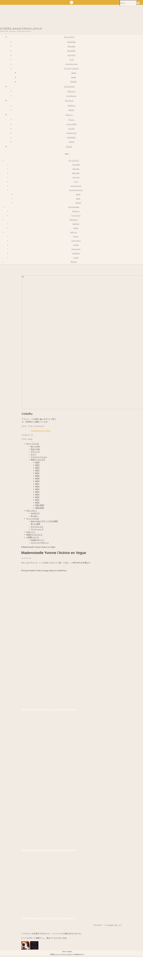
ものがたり (71, 105)
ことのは (71, 142)
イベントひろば (69, 86)
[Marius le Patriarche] (34, 949)
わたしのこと (69, 101)
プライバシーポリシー (40, 543)
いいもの (71, 129)
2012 (37, 497)
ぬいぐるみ (71, 51)
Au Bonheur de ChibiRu (40, 431)
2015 (37, 489)
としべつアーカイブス (71, 68)
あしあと (71, 110)
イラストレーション (71, 64)
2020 (37, 476)
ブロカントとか (71, 133)
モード (71, 59)
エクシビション (37, 527)
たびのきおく (71, 137)
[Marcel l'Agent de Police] (25, 949)
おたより (69, 147)
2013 (37, 494)
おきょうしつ (71, 91)
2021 (37, 473)
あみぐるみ (71, 46)
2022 (37, 470)
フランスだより (71, 124)
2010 (37, 502)
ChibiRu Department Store (21, 28)
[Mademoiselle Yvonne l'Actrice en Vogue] (66, 705)
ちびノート (69, 115)
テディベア (72, 55)
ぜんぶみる (71, 42)
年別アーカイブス (38, 460)
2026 (73, 73)
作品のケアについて (34, 535)
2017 (37, 484)
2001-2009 (39, 505)
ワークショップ (71, 96)
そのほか (74, 81)
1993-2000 (39, 508)
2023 (37, 468)
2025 (73, 77)
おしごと (71, 120)
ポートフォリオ (69, 37)
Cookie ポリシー (37, 540)
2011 (37, 500)
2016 (37, 486)
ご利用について (32, 537)
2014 (37, 492)
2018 (37, 481)
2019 (37, 478)
